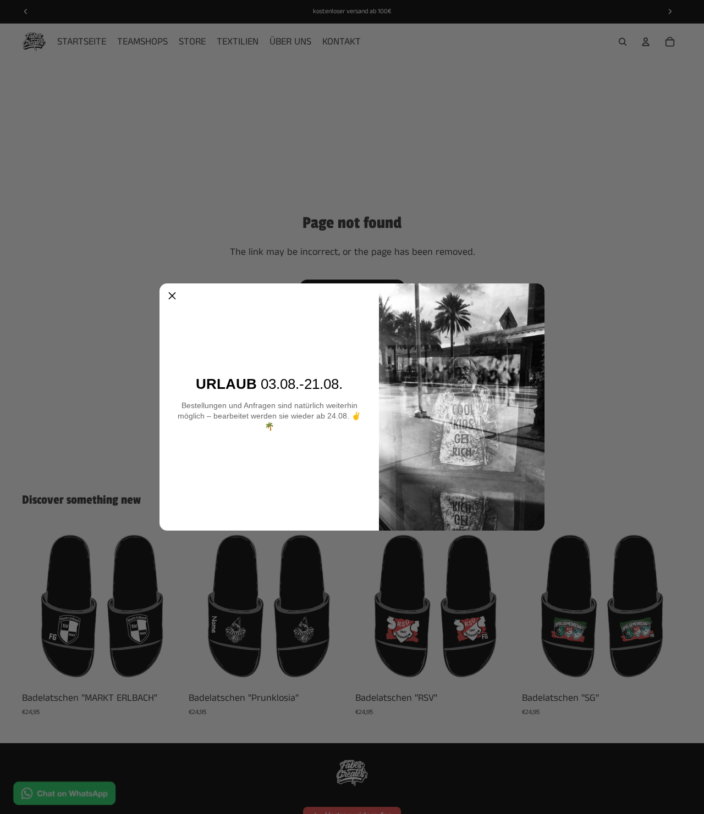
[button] (172, 296)
